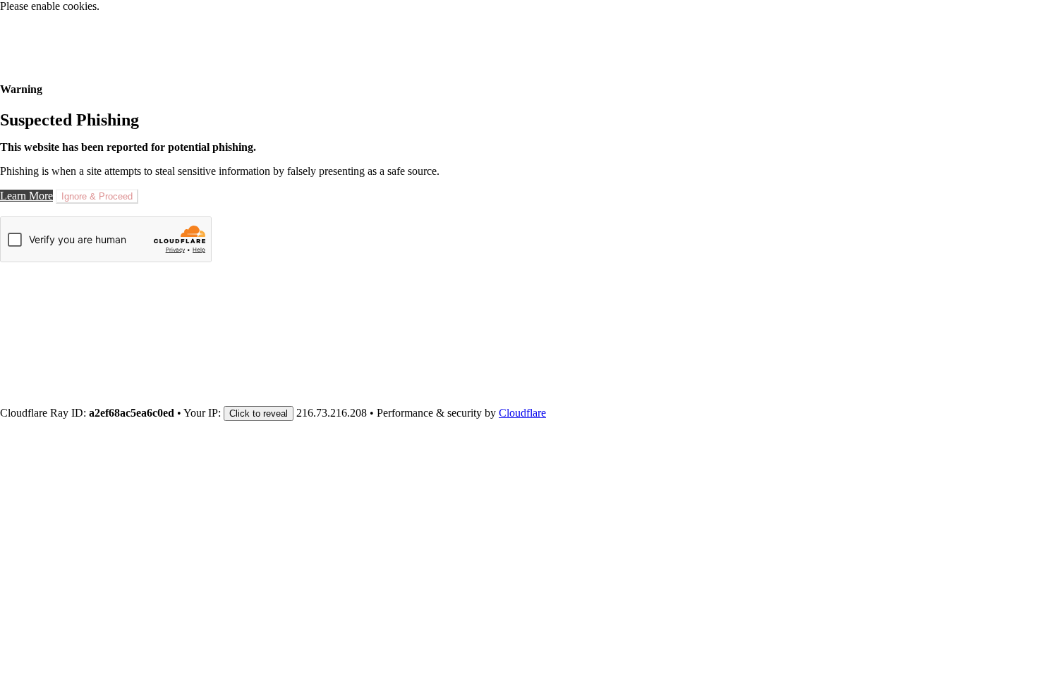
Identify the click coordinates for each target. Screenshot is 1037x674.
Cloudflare (522, 413)
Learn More (26, 196)
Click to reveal (258, 413)
